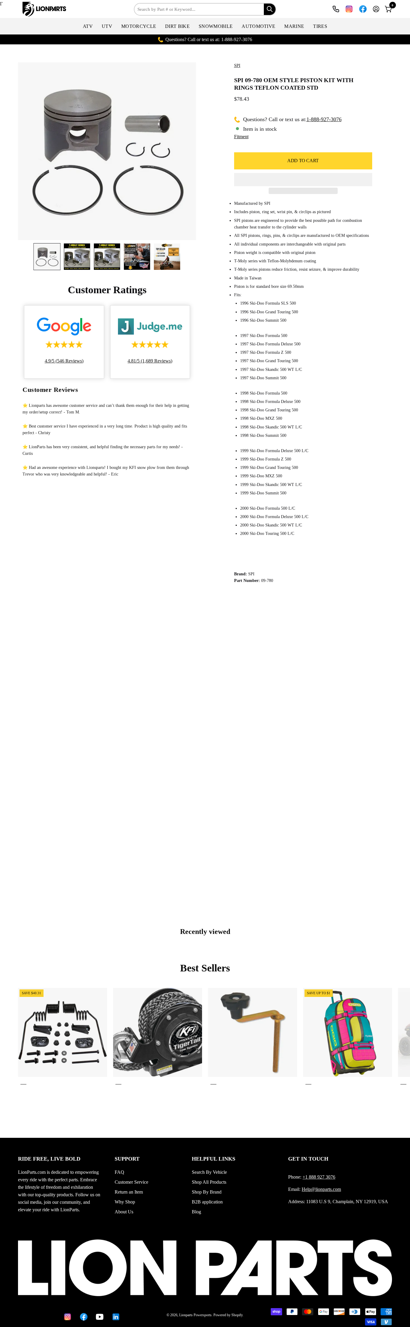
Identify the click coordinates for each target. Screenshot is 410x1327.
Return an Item (129, 1191)
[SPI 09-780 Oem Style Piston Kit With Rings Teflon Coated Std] (46, 256)
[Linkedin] (115, 1316)
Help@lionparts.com (321, 1189)
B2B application (207, 1201)
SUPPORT (127, 1159)
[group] (205, 1037)
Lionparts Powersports (195, 1315)
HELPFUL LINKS (213, 1159)
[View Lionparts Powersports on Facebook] (363, 9)
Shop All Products (209, 1182)
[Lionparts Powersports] (45, 9)
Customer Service (131, 1182)
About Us (124, 1211)
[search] (270, 9)
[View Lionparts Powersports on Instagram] (349, 9)
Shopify (237, 1315)
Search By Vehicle (209, 1172)
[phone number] (336, 9)
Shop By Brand (207, 1191)
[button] (87, 26)
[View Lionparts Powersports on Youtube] (99, 1316)
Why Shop (125, 1201)
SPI (237, 65)
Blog (196, 1211)
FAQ (119, 1172)
